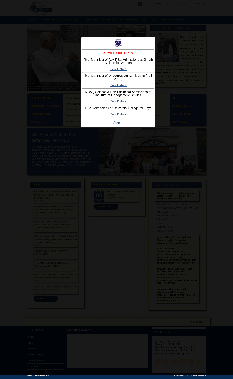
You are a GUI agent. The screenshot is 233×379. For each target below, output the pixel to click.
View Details (118, 69)
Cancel (118, 122)
